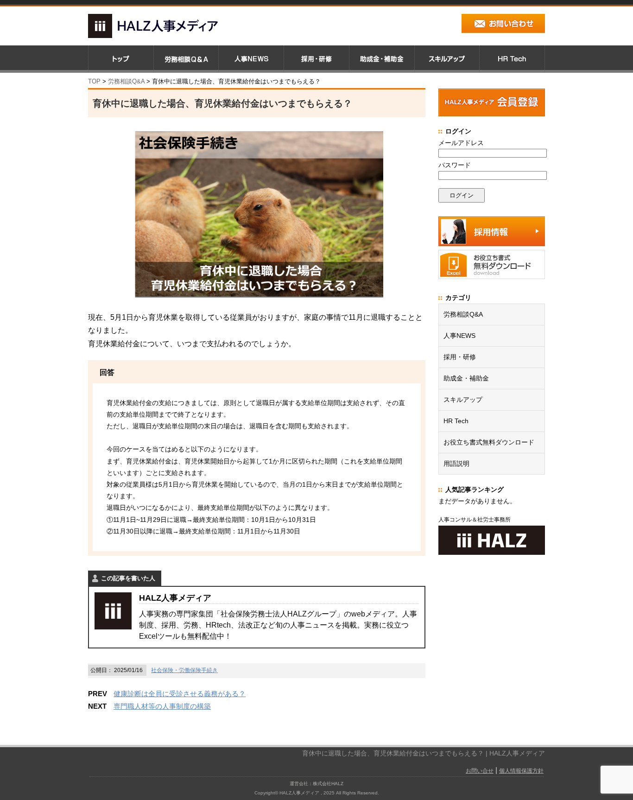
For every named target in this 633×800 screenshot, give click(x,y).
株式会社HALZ (328, 783)
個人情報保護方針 (521, 771)
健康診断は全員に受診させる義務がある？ (180, 694)
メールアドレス (461, 142)
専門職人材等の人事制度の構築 (162, 706)
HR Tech (455, 421)
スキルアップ (462, 399)
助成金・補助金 (466, 378)
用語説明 (456, 463)
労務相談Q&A (126, 81)
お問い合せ (480, 771)
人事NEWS (459, 335)
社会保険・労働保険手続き (184, 670)
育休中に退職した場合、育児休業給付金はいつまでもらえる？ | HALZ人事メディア (423, 753)
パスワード (454, 165)
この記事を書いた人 (128, 578)
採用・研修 (459, 357)
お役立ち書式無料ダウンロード (488, 442)
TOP (94, 81)
